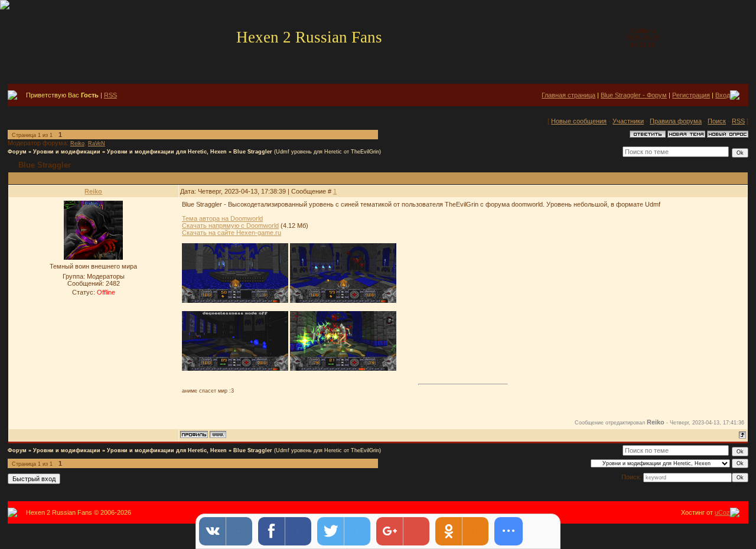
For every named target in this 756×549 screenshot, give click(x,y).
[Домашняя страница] (218, 434)
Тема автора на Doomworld (222, 218)
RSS (110, 95)
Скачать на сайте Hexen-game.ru (231, 232)
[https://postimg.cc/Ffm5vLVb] (343, 368)
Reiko (77, 143)
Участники (628, 121)
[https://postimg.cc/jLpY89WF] (235, 300)
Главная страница (568, 95)
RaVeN (96, 143)
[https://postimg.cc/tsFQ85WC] (343, 300)
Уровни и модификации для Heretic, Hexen (167, 152)
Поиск (717, 121)
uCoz (722, 512)
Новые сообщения (579, 121)
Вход (722, 95)
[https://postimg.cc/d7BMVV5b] (235, 368)
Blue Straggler (252, 152)
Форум (17, 152)
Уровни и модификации (66, 152)
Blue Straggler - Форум (634, 95)
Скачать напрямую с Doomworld (230, 225)
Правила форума (676, 121)
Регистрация (691, 95)
